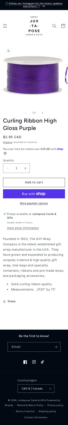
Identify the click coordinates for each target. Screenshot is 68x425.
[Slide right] (42, 112)
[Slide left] (25, 112)
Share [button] (12, 301)
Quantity (8, 160)
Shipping (7, 142)
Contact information (36, 417)
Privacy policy (55, 405)
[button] (5, 25)
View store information (23, 228)
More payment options (34, 203)
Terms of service (25, 411)
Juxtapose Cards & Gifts (32, 400)
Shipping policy (47, 411)
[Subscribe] (56, 346)
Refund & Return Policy (30, 405)
